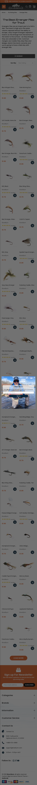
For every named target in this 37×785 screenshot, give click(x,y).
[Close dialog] (34, 377)
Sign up (18, 395)
